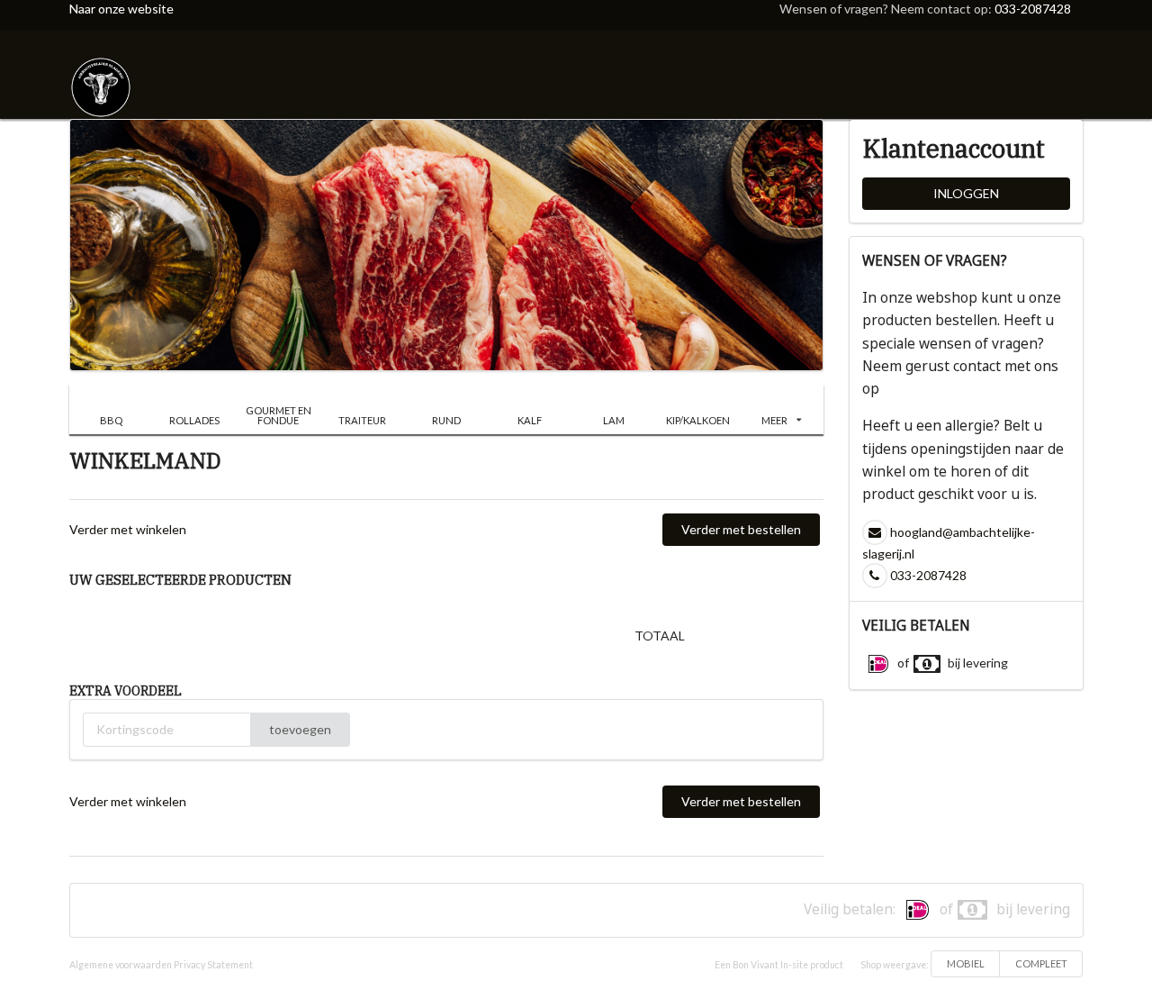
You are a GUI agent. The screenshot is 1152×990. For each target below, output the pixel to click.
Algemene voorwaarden (120, 964)
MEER (774, 420)
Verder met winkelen (127, 529)
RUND (446, 420)
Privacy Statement (213, 964)
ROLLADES (194, 420)
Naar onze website (121, 8)
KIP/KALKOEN (698, 420)
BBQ (111, 420)
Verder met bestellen (741, 529)
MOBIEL (966, 963)
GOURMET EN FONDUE (278, 415)
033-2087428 (1032, 8)
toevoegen (300, 729)
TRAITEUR (362, 420)
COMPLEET (1041, 963)
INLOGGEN (966, 193)
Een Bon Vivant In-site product (779, 964)
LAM (614, 420)
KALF (530, 420)
